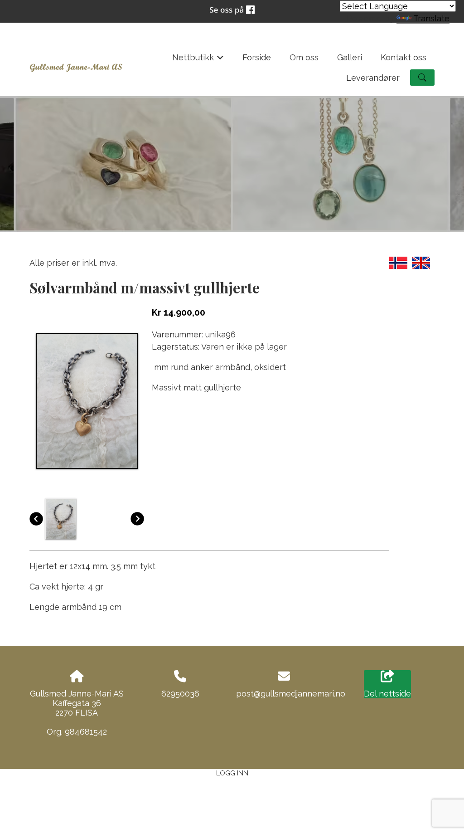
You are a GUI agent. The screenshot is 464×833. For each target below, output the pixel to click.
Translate (431, 18)
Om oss (304, 57)
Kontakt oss (403, 57)
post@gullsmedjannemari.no (290, 693)
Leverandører (373, 78)
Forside (256, 57)
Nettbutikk (198, 60)
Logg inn (232, 773)
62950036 (180, 693)
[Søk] (422, 77)
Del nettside (387, 693)
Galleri (349, 57)
